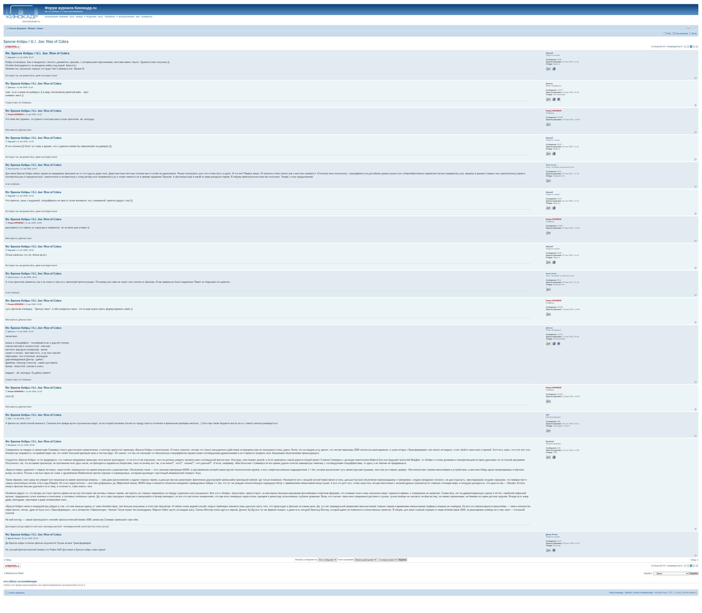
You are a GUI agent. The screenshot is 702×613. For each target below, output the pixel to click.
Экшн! (40, 28)
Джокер (11, 87)
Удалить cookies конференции (639, 592)
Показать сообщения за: (306, 560)
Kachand (12, 445)
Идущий (11, 57)
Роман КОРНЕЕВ (15, 114)
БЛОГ (100, 17)
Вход (694, 33)
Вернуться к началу (696, 78)
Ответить (8, 45)
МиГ (10, 419)
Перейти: (648, 573)
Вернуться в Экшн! (15, 573)
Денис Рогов (14, 538)
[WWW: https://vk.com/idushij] (554, 69)
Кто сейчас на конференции (20, 581)
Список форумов (17, 28)
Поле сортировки (346, 560)
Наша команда (616, 592)
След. (693, 560)
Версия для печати (688, 27)
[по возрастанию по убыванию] (392, 560)
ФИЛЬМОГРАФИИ (126, 17)
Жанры (31, 28)
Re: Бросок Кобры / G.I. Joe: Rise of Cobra (37, 53)
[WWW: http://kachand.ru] (554, 457)
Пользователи (681, 33)
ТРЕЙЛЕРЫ (110, 17)
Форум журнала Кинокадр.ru (71, 8)
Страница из (674, 46)
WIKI (138, 17)
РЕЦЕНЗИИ (91, 17)
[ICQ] (559, 99)
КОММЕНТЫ (146, 17)
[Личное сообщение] (548, 69)
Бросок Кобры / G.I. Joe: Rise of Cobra (36, 42)
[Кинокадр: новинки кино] (21, 11)
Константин (13, 169)
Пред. (8, 560)
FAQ (669, 33)
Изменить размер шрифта (694, 27)
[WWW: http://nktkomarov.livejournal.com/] (554, 99)
